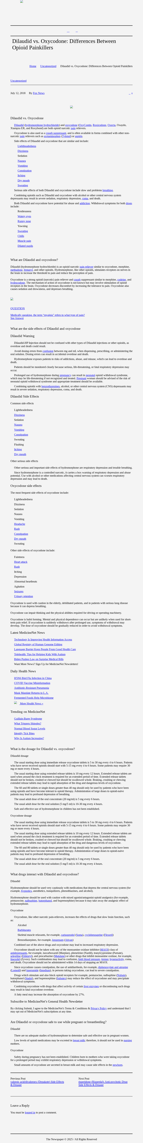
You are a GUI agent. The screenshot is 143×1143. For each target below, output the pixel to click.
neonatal (90, 375)
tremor (104, 959)
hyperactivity (117, 959)
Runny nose (24, 221)
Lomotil (15, 970)
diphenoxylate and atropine (113, 967)
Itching (21, 175)
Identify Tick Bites (24, 733)
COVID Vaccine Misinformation (32, 683)
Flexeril (108, 934)
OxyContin (85, 125)
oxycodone (71, 125)
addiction (85, 203)
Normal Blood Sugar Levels (29, 728)
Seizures (18, 591)
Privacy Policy (99, 1008)
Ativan (69, 939)
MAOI (104, 949)
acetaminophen (52, 136)
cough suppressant (56, 133)
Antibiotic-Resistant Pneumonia (31, 687)
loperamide (32, 970)
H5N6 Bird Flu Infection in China (33, 678)
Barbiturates (24, 930)
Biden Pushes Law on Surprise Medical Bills (38, 659)
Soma (79, 934)
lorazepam (57, 939)
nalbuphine (31, 900)
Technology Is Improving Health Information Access (43, 639)
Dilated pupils (25, 245)
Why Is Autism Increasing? (29, 738)
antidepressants (18, 952)
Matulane (59, 956)
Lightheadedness (27, 146)
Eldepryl (27, 956)
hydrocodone (17, 282)
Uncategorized (48, 66)
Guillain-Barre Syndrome (28, 718)
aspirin (78, 136)
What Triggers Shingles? (27, 723)
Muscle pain (24, 240)
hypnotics (26, 890)
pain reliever (86, 266)
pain (73, 128)
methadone (16, 269)
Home (32, 66)
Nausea (22, 160)
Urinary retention (23, 596)
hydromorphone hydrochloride (42, 125)
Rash (17, 528)
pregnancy (65, 375)
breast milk (79, 1040)
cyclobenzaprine (94, 934)
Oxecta (111, 125)
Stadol (28, 978)
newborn (117, 1064)
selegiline (15, 956)
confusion (48, 351)
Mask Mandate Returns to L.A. (31, 692)
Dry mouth (24, 180)
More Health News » (31, 703)
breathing (108, 190)
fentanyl (28, 269)
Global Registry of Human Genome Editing (38, 644)
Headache (19, 523)
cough (77, 279)
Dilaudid (19, 125)
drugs (129, 203)
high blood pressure (89, 959)
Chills (21, 235)
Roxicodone (99, 125)
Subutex (61, 978)
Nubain (121, 975)
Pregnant (81, 378)
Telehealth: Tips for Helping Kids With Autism (39, 654)
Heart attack (20, 561)
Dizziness (23, 150)
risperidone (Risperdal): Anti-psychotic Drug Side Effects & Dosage (102, 1083)
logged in (30, 1112)
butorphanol (45, 900)
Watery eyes (24, 216)
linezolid (15, 959)
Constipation (25, 170)
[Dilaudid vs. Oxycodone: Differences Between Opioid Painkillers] (71, 106)
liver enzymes (91, 986)
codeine (121, 279)
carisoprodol (68, 934)
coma (85, 198)
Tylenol (66, 136)
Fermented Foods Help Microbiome (34, 697)
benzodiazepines (51, 386)
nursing (128, 1040)
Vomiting (23, 165)
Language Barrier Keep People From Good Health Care (45, 649)
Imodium (45, 970)
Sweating (23, 185)
